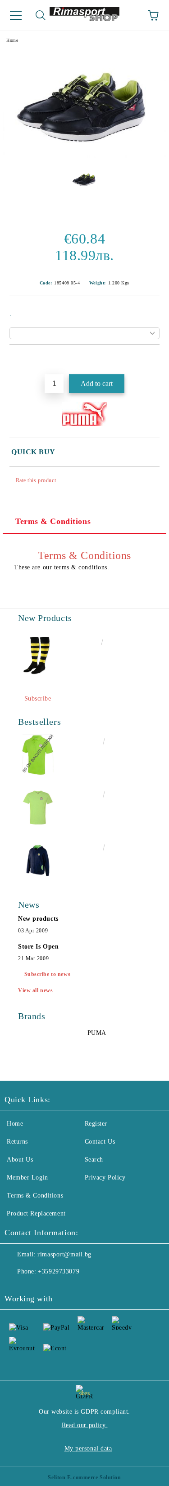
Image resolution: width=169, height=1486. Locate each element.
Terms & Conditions (53, 521)
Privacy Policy (105, 1177)
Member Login (27, 1177)
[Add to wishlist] (153, 360)
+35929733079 (58, 1271)
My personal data (88, 1448)
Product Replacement (36, 1213)
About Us (20, 1159)
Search (94, 1159)
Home (12, 40)
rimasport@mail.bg (64, 1254)
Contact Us (100, 1141)
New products (38, 918)
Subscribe (37, 698)
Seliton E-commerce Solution (84, 1477)
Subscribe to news (47, 974)
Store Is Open (38, 946)
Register (96, 1123)
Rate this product (36, 480)
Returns (17, 1141)
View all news (35, 990)
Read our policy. (85, 1425)
